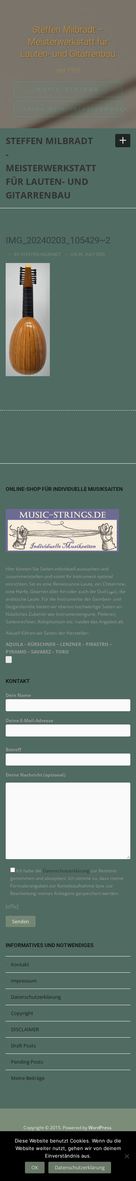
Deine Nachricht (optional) (35, 775)
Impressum (24, 980)
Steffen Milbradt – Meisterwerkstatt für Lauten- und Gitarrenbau (68, 42)
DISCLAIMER (25, 1029)
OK (34, 1167)
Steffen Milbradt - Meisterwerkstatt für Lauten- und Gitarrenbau (51, 167)
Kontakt (20, 964)
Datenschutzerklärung (66, 870)
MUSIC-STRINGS (68, 89)
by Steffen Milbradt (37, 254)
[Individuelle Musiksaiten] (62, 530)
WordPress (99, 1127)
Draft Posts (23, 1045)
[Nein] (126, 1156)
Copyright (22, 1013)
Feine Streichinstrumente (72, 109)
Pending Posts (27, 1061)
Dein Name (18, 695)
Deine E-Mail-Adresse (29, 720)
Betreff (13, 749)
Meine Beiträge (28, 1078)
